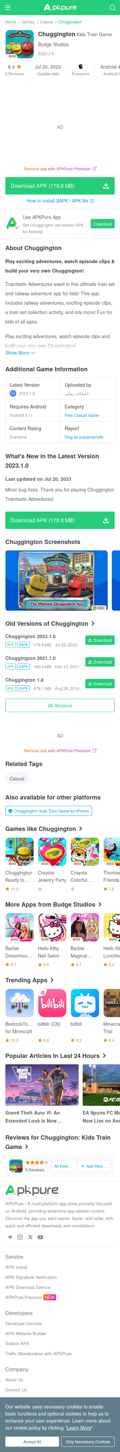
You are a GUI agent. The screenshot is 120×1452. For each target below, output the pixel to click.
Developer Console (23, 1323)
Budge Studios (53, 44)
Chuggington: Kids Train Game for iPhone (51, 811)
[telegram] (9, 1237)
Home (10, 21)
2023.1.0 (27, 393)
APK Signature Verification (31, 1277)
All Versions (60, 705)
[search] (112, 7)
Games (28, 21)
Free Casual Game (82, 415)
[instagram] (20, 1237)
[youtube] (40, 1237)
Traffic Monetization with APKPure (38, 1353)
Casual (46, 21)
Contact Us (16, 1389)
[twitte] (30, 1237)
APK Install (16, 1267)
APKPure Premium (23, 1297)
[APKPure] (60, 8)
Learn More (79, 1427)
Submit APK (17, 1343)
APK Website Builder (25, 1333)
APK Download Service (27, 1287)
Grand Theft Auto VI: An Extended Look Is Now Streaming (32, 1117)
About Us (14, 1379)
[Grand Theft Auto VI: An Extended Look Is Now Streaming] (42, 1085)
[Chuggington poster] (56, 580)
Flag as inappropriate (84, 437)
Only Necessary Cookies (88, 1441)
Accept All (32, 1441)
